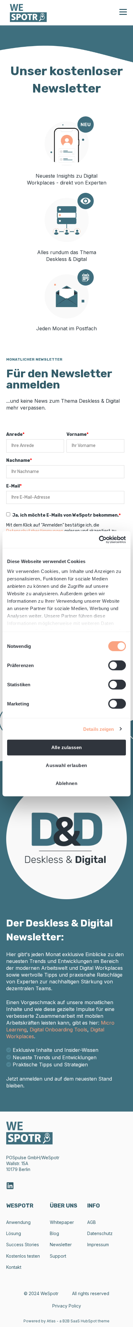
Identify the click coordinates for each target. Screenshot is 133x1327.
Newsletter (61, 1244)
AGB (91, 1222)
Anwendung (18, 1222)
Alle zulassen (66, 747)
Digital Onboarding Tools (58, 1029)
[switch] (117, 665)
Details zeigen (98, 728)
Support (58, 1256)
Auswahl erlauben (66, 765)
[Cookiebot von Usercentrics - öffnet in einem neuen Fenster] (99, 540)
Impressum (98, 1244)
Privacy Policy (66, 1305)
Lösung (13, 1233)
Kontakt (13, 1267)
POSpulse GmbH (23, 1157)
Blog (54, 1233)
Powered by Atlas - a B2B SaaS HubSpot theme (66, 1321)
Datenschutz (100, 1233)
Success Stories (22, 1244)
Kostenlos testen (23, 1256)
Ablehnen (67, 783)
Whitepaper (62, 1222)
